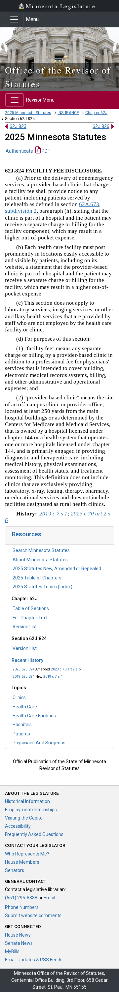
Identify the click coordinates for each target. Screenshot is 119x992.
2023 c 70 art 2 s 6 (66, 669)
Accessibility (18, 826)
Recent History (27, 660)
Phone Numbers (22, 907)
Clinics (19, 697)
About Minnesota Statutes (40, 559)
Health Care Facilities (34, 715)
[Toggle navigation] (14, 19)
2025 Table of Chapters (37, 577)
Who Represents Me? (27, 853)
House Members (22, 862)
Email (49, 897)
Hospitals (22, 724)
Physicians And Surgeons (39, 742)
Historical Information (27, 801)
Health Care (25, 706)
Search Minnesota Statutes (41, 550)
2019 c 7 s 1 (53, 676)
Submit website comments (33, 915)
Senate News (19, 943)
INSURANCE (68, 112)
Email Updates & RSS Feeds (33, 959)
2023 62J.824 (23, 669)
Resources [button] (26, 534)
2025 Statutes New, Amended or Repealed (57, 568)
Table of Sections (31, 608)
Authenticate (19, 151)
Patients (21, 733)
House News (18, 935)
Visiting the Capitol (24, 818)
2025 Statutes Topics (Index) (42, 586)
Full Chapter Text (30, 617)
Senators (14, 870)
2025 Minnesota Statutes (28, 112)
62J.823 (18, 126)
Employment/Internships (31, 809)
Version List (25, 626)
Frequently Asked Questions (34, 834)
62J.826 (101, 126)
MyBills (12, 951)
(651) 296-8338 (21, 897)
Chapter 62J (96, 112)
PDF (45, 151)
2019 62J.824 (23, 676)
